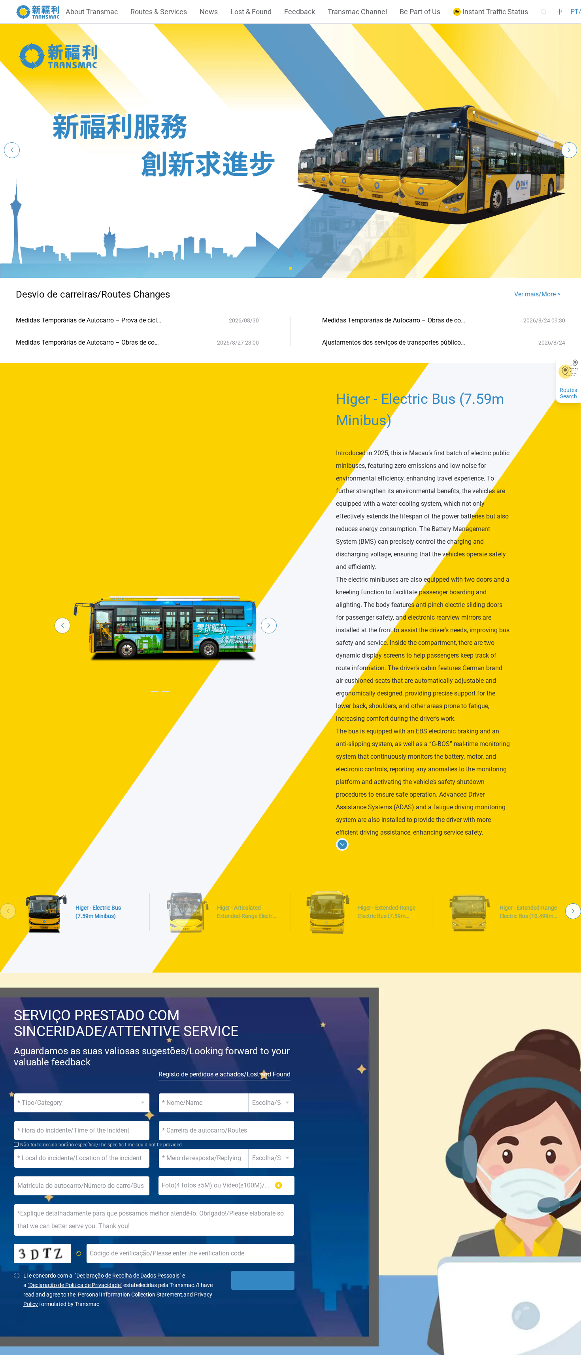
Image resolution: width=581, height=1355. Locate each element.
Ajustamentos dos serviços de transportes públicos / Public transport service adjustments (395, 342)
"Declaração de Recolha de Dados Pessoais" (128, 1275)
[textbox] (226, 1130)
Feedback (299, 12)
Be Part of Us (420, 12)
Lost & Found (251, 12)
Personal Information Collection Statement (130, 1294)
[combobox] (226, 1130)
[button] (290, 268)
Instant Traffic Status (494, 12)
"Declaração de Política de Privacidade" (75, 1285)
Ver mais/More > (537, 294)
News (209, 12)
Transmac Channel (357, 12)
